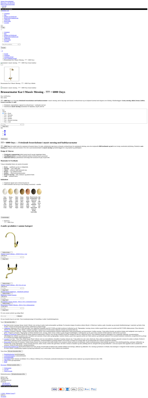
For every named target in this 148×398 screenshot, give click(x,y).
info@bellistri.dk (6, 385)
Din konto (4, 365)
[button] (1, 46)
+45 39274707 (6, 383)
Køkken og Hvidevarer (10, 16)
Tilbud (6, 360)
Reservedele (7, 21)
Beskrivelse (4, 139)
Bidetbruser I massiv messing (8, 295)
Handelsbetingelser (9, 354)
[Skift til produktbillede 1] (11, 74)
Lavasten (6, 22)
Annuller (3, 47)
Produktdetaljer (5, 217)
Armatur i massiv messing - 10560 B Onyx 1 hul (14, 254)
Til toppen (3, 396)
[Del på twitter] (5, 133)
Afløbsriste (7, 19)
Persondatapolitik (8, 357)
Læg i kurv (4, 126)
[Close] (1, 86)
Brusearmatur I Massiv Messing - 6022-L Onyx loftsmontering (17, 305)
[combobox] (10, 44)
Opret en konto (8, 371)
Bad (5, 15)
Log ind (6, 369)
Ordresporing (7, 368)
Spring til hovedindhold (7, 1)
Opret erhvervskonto (6, 9)
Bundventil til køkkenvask (11, 18)
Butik (5, 362)
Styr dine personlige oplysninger (9, 386)
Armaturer (7, 13)
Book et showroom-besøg (8, 4)
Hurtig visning (5, 252)
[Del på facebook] (5, 131)
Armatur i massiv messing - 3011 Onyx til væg (13, 285)
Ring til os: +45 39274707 (8, 3)
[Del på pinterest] (5, 135)
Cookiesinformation (9, 356)
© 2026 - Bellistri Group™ (8, 393)
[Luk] (1, 29)
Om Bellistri (7, 359)
